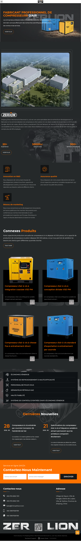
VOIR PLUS (6, 152)
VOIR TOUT (17, 445)
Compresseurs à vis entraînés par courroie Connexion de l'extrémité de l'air (24, 428)
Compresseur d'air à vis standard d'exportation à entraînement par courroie (60, 346)
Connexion (52, 538)
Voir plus (8, 31)
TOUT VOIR (8, 245)
